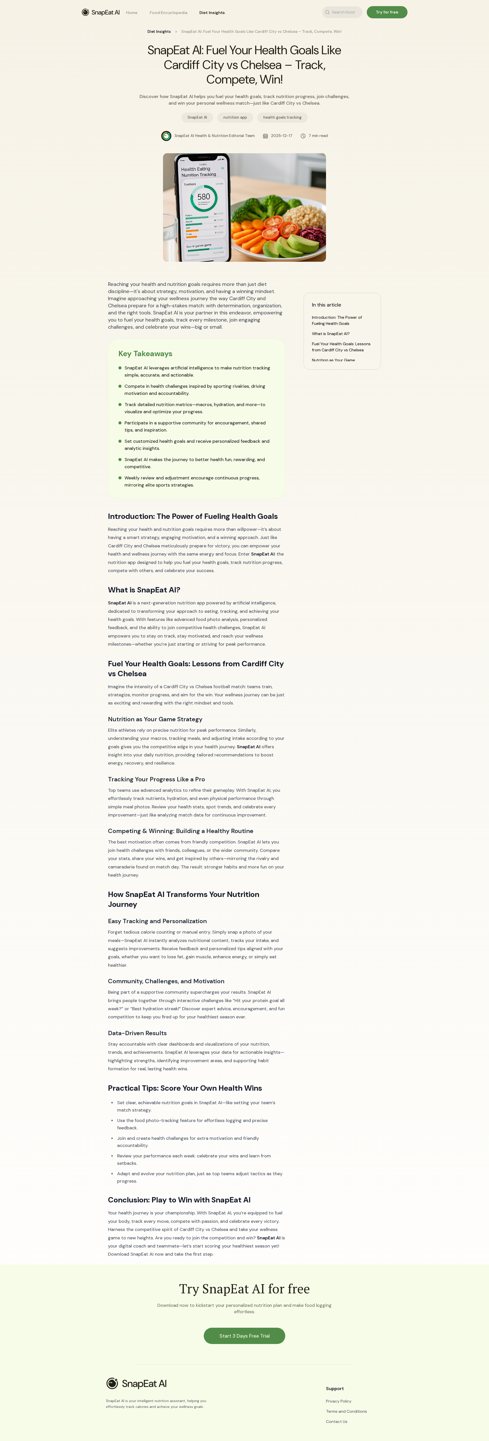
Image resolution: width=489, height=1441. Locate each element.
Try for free (387, 12)
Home (132, 12)
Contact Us (336, 1421)
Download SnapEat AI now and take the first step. (160, 1254)
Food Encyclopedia (168, 12)
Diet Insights (212, 12)
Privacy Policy (338, 1401)
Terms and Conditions (346, 1411)
